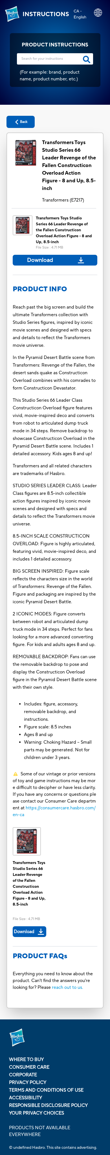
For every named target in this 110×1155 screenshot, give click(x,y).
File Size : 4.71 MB (49, 247)
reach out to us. (67, 987)
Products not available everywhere (39, 1131)
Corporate (23, 1075)
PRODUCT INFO (40, 289)
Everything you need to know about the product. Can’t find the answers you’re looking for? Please (53, 980)
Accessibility (25, 1098)
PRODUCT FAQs (40, 956)
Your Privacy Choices (36, 1113)
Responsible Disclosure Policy (48, 1105)
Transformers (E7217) (63, 200)
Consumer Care (29, 1067)
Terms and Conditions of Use (46, 1090)
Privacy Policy (27, 1082)
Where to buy (26, 1059)
